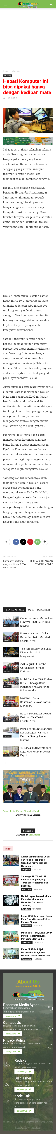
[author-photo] (28, 594)
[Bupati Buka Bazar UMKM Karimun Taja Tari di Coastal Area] (11, 717)
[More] (45, 542)
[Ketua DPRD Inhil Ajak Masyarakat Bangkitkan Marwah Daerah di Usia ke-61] (11, 953)
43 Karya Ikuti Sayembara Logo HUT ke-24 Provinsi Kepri (35, 751)
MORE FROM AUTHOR (39, 610)
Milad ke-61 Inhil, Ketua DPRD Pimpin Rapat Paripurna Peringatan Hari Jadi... (36, 935)
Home (5, 71)
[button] (5, 4)
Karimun (7, 641)
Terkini (8, 849)
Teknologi (15, 71)
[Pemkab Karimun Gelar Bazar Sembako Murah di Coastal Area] (11, 637)
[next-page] (10, 763)
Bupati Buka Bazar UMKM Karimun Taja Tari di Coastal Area (35, 717)
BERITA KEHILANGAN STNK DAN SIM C (41, 562)
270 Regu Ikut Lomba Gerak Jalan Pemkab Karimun (33, 667)
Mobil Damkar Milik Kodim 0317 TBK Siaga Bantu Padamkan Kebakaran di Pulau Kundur (36, 684)
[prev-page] (5, 763)
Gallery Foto (27, 942)
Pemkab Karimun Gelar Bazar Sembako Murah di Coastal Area (35, 637)
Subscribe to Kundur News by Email (21, 811)
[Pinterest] (30, 542)
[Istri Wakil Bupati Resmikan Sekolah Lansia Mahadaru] (11, 701)
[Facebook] (16, 542)
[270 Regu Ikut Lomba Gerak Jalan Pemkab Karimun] (11, 667)
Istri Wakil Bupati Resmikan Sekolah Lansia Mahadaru (35, 701)
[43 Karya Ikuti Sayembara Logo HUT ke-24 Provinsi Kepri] (11, 751)
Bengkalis (26, 869)
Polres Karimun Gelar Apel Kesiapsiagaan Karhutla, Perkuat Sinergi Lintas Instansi (36, 734)
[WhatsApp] (37, 542)
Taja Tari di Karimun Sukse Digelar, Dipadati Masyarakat (35, 652)
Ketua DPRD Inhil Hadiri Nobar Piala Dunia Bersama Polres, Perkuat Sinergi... (36, 919)
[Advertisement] (28, 38)
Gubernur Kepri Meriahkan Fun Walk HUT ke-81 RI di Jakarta (36, 621)
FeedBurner (34, 835)
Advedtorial (26, 889)
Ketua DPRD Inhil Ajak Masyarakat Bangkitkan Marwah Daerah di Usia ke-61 (36, 952)
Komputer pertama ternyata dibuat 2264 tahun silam (14, 564)
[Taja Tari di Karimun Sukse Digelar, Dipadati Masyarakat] (11, 652)
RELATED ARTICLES (14, 610)
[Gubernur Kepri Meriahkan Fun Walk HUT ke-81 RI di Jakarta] (11, 621)
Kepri (6, 625)
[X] (23, 542)
